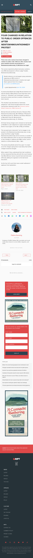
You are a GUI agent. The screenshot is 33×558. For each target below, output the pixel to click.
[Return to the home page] (16, 459)
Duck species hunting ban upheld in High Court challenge (14, 382)
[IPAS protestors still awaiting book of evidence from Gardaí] (7, 196)
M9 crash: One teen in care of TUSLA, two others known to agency (15, 376)
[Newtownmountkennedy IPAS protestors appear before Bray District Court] (7, 178)
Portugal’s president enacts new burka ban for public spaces (15, 367)
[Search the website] (31, 5)
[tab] (7, 11)
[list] (16, 475)
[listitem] (16, 472)
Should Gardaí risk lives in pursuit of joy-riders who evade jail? (15, 380)
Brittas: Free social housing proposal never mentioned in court (15, 364)
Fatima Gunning (7, 52)
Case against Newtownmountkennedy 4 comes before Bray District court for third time (22, 186)
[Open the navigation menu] (2, 5)
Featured (5, 54)
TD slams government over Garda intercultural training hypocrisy (16, 385)
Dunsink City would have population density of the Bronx (14, 370)
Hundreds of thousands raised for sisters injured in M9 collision (15, 373)
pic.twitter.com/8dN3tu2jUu (12, 84)
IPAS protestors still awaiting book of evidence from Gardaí (6, 202)
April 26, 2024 (21, 87)
